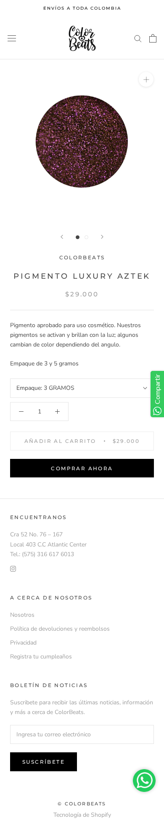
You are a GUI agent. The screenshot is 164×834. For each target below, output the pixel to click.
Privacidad (23, 643)
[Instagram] (13, 568)
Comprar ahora (82, 468)
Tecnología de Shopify (82, 815)
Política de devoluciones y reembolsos (60, 629)
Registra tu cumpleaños (41, 657)
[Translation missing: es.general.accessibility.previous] (62, 237)
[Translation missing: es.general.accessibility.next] (102, 237)
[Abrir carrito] (152, 38)
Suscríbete (43, 762)
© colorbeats (82, 804)
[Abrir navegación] (12, 38)
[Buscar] (138, 38)
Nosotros (22, 615)
